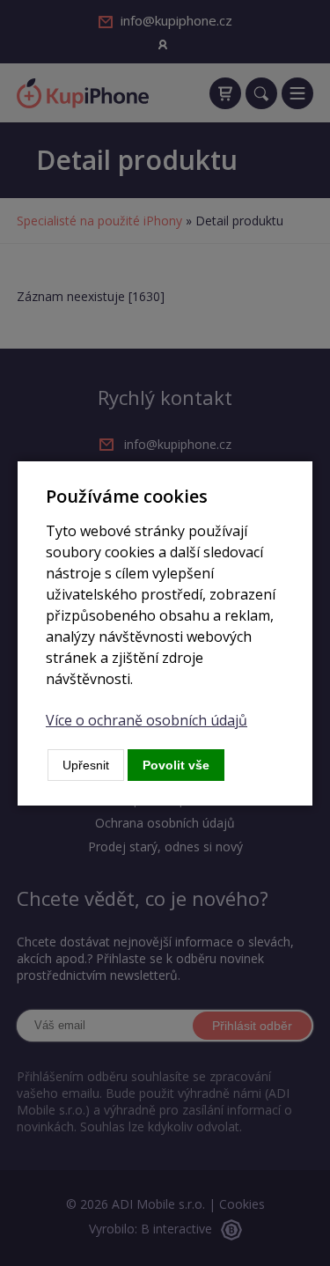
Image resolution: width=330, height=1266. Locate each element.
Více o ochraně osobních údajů (146, 720)
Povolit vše (176, 765)
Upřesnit (85, 765)
